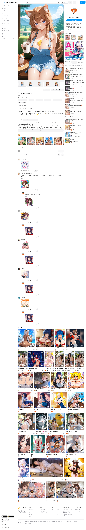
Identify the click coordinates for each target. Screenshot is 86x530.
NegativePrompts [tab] (27, 119)
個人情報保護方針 (33, 521)
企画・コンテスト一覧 (67, 509)
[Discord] (20, 522)
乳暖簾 (28, 108)
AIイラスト (31, 509)
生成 (70, 2)
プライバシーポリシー (5, 527)
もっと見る (80, 62)
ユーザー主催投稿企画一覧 (67, 515)
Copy (41, 130)
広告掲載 (75, 521)
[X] (18, 522)
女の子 (24, 108)
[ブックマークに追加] (56, 90)
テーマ (30, 512)
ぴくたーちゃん (4, 523)
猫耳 (31, 108)
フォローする (74, 20)
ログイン (82, 2)
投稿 (74, 2)
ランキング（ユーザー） (56, 511)
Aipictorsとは (77, 509)
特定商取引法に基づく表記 (43, 521)
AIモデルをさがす (44, 512)
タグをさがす (43, 511)
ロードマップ (77, 511)
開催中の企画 (66, 511)
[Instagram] (22, 522)
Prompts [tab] (20, 119)
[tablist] (28, 120)
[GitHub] (24, 522)
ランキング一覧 (55, 514)
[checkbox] (21, 154)
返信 (36, 170)
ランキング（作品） (56, 509)
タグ (30, 516)
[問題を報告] (32, 171)
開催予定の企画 (66, 512)
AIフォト (31, 511)
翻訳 (18, 116)
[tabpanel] (41, 127)
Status (26, 523)
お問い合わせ (4, 524)
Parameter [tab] (34, 119)
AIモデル (31, 514)
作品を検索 (42, 509)
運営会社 (30, 523)
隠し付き (24, 154)
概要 (2, 521)
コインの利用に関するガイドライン (56, 521)
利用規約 (27, 521)
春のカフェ (24, 105)
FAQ (65, 521)
